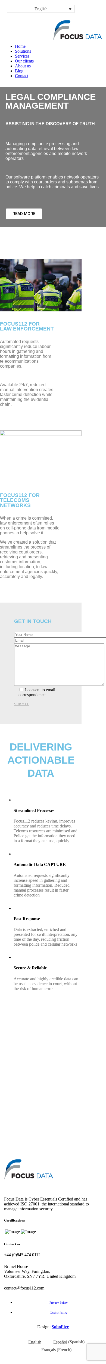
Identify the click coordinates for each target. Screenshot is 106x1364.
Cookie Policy (58, 1312)
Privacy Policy (58, 1302)
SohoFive (60, 1326)
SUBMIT (21, 703)
